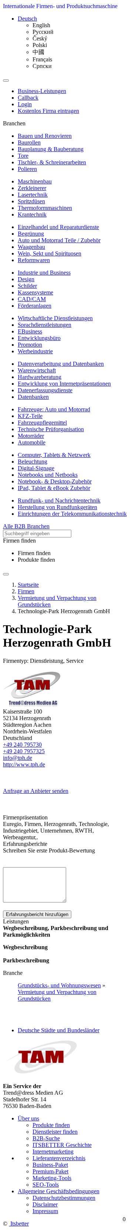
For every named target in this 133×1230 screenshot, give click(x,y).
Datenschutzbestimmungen (64, 1198)
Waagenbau (31, 247)
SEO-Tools (46, 1184)
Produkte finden (36, 560)
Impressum (45, 1211)
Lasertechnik (33, 195)
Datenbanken (33, 397)
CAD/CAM (32, 299)
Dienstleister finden (55, 1132)
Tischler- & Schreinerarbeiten (52, 162)
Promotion (30, 345)
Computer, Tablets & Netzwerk (54, 455)
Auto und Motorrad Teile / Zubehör (59, 240)
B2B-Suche (46, 1138)
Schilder (27, 286)
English (41, 25)
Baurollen (29, 142)
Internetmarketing (53, 1151)
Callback (28, 97)
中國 (38, 52)
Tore (23, 156)
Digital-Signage (36, 468)
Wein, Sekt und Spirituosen (49, 253)
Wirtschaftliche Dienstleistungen (55, 318)
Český (40, 38)
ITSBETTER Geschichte (62, 1145)
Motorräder (31, 436)
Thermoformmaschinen (45, 208)
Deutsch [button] (27, 18)
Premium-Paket (50, 1171)
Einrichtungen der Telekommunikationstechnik (72, 514)
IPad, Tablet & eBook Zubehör (54, 488)
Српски (42, 66)
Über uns (28, 1118)
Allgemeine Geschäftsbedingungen (58, 1191)
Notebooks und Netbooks (48, 475)
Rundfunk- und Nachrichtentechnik (59, 500)
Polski (40, 45)
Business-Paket (50, 1165)
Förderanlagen (34, 306)
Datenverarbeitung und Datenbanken (61, 364)
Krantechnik (32, 214)
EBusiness (30, 331)
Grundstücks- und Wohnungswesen (59, 985)
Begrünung (31, 233)
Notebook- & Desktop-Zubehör (55, 481)
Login (25, 104)
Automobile (31, 442)
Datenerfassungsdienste (45, 390)
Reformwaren (34, 260)
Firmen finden (34, 553)
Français (42, 59)
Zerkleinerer (32, 188)
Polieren (27, 169)
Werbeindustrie (35, 351)
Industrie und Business (44, 272)
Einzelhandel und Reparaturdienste (58, 227)
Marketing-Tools (52, 1178)
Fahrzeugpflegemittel (42, 422)
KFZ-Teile (30, 416)
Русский (43, 32)
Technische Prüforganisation (51, 429)
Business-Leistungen (42, 91)
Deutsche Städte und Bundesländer (58, 1030)
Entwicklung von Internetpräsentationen (64, 383)
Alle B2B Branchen (26, 526)
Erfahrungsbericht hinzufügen (37, 914)
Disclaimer (45, 1204)
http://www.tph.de (24, 764)
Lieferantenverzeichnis (59, 1158)
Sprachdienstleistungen (44, 325)
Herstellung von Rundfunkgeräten (57, 507)
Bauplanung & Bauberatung (50, 149)
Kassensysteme (35, 292)
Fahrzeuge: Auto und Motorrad (54, 409)
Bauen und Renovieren (45, 136)
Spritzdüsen (31, 201)
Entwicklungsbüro (39, 338)
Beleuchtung (32, 461)
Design (26, 279)
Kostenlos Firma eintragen (48, 111)
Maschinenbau (35, 181)
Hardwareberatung (39, 377)
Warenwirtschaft (37, 370)
